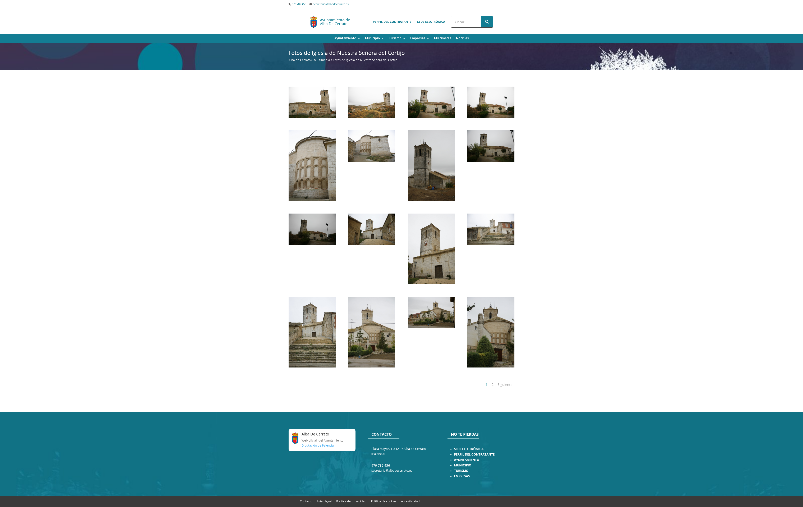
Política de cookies (383, 501)
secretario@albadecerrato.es (331, 4)
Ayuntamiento (345, 38)
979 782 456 (299, 4)
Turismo (395, 38)
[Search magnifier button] (487, 21)
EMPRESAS (462, 476)
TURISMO (461, 471)
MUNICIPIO (462, 465)
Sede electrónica (431, 22)
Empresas (417, 38)
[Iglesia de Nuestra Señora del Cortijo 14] (371, 366)
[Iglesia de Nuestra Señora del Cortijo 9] (312, 244)
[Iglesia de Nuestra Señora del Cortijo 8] (490, 161)
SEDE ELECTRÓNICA (468, 449)
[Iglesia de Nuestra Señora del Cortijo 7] (431, 200)
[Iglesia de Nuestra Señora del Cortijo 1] (312, 117)
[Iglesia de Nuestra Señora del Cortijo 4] (490, 117)
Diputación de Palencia (318, 445)
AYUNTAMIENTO (466, 460)
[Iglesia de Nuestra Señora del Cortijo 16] (490, 366)
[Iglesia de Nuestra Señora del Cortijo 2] (371, 117)
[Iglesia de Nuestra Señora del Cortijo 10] (371, 244)
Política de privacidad (351, 501)
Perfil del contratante (392, 22)
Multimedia (442, 38)
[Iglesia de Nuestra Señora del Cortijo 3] (431, 117)
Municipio (372, 38)
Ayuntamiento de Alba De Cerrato (335, 21)
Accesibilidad (410, 501)
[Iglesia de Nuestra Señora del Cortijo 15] (431, 327)
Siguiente (505, 384)
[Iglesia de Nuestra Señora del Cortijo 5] (312, 200)
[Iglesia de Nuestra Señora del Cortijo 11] (431, 283)
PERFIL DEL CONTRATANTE (474, 454)
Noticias (462, 38)
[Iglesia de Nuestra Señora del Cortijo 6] (371, 161)
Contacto (306, 501)
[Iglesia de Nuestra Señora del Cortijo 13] (312, 366)
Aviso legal (324, 501)
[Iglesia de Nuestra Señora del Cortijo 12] (490, 244)
